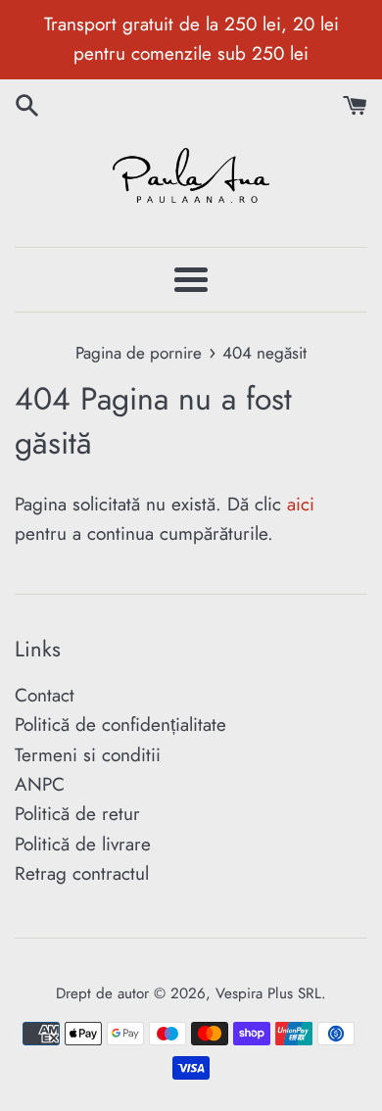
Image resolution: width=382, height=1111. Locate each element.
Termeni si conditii (88, 755)
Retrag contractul (82, 873)
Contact (44, 695)
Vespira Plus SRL (268, 993)
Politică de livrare (83, 844)
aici (300, 504)
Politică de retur (77, 813)
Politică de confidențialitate (120, 724)
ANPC (40, 784)
